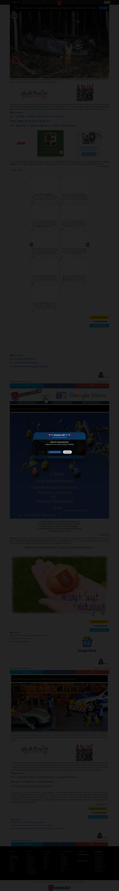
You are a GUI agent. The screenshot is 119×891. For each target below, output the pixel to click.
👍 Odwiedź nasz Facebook (54, 452)
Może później (67, 452)
